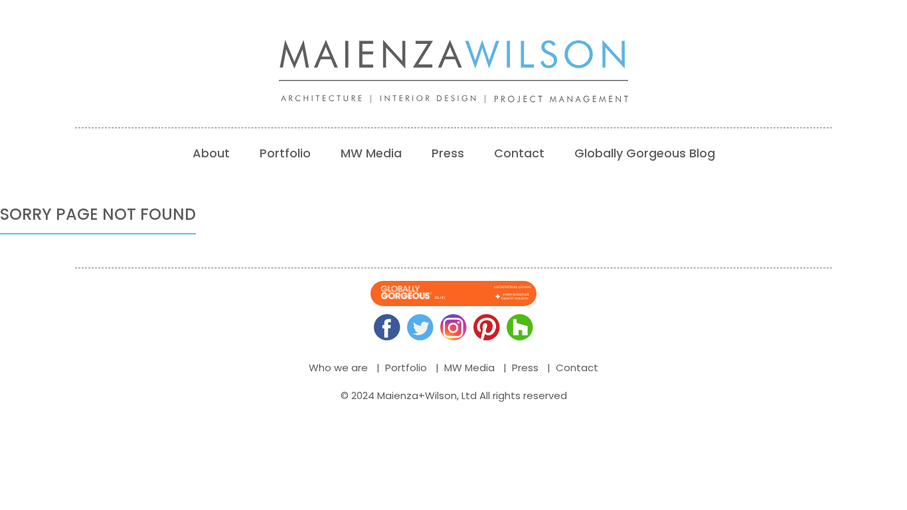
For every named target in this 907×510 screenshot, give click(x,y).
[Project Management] (566, 99)
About (211, 153)
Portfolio (285, 153)
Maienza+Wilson (417, 395)
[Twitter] (420, 327)
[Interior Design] (437, 99)
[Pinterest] (486, 327)
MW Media (371, 153)
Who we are (338, 368)
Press (448, 153)
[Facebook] (387, 327)
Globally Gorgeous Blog (644, 153)
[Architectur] (330, 99)
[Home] (453, 60)
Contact (519, 153)
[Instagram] (453, 327)
